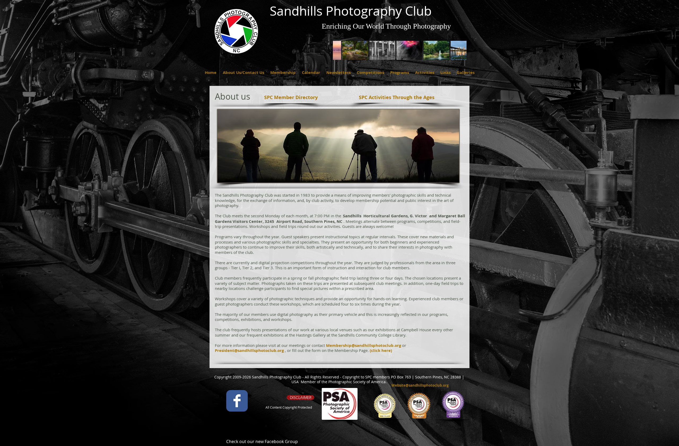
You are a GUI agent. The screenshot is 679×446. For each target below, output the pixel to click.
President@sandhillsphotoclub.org (249, 350)
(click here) (381, 350)
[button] (211, 72)
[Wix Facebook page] (237, 401)
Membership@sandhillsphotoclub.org (363, 345)
